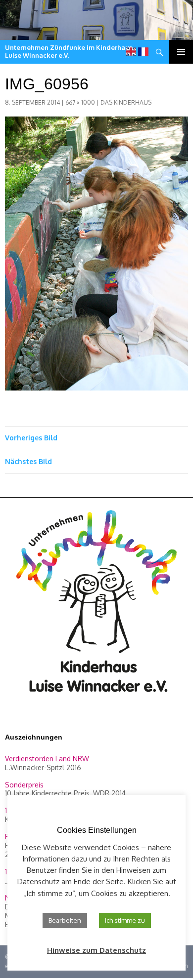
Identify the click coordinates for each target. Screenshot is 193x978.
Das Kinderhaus (125, 102)
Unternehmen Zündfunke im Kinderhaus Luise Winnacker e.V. (68, 51)
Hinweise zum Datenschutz (96, 950)
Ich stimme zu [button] (125, 920)
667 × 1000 (80, 102)
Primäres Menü (181, 52)
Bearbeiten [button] (64, 920)
